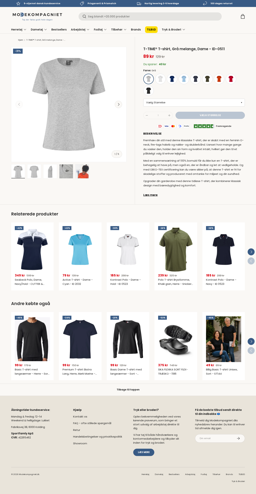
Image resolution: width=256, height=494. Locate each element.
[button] (243, 16)
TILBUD (151, 29)
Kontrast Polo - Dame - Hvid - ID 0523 (125, 282)
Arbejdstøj (78, 29)
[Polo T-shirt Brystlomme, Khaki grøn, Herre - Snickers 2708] (175, 249)
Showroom (80, 443)
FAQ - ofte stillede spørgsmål (92, 423)
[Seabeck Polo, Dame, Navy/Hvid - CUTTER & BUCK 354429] (32, 249)
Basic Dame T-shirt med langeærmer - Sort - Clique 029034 (126, 374)
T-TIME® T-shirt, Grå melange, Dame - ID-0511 (45, 40)
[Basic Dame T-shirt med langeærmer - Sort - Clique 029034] (128, 339)
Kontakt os (80, 416)
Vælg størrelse (210, 115)
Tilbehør (116, 29)
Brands (136, 29)
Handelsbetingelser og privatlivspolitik (97, 436)
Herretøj (16, 29)
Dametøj (37, 29)
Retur (76, 430)
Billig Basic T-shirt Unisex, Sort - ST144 (222, 371)
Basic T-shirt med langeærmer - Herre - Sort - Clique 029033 (32, 374)
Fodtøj (98, 29)
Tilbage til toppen (128, 389)
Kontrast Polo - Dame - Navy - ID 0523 (221, 282)
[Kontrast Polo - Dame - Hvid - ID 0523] (128, 249)
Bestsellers (59, 29)
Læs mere (150, 195)
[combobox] (150, 16)
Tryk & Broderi (171, 29)
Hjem (20, 40)
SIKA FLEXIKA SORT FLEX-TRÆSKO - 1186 (173, 371)
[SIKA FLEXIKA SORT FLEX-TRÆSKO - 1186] (175, 339)
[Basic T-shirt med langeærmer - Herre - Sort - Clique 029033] (32, 339)
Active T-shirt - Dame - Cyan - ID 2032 (78, 282)
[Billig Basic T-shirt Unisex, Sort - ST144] (223, 339)
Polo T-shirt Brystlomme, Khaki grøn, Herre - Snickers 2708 (175, 284)
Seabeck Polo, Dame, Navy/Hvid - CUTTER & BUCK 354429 (29, 284)
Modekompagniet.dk (29, 474)
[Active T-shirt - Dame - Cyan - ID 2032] (80, 249)
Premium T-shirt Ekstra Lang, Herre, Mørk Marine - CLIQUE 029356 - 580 (79, 374)
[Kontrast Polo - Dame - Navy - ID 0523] (223, 249)
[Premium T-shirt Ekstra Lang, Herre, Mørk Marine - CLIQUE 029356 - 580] (80, 339)
